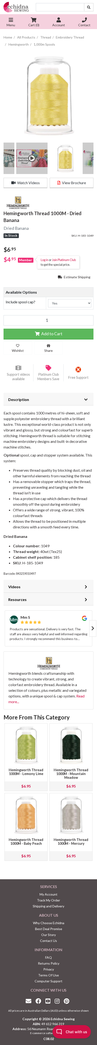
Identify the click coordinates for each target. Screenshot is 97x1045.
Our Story (48, 935)
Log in (44, 260)
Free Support (78, 377)
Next (92, 628)
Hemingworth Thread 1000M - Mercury (71, 841)
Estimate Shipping (76, 277)
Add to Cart (51, 333)
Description (18, 399)
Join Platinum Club (64, 260)
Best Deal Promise (48, 929)
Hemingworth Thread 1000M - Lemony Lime (26, 772)
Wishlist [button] (18, 350)
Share (48, 350)
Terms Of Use (48, 975)
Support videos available (18, 376)
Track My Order (48, 900)
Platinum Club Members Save (48, 376)
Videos (14, 586)
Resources (17, 599)
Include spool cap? (20, 302)
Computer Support (48, 981)
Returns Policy (48, 963)
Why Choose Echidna (48, 923)
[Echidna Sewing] (16, 7)
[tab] (48, 399)
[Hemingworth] (18, 202)
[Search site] (88, 7)
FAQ (48, 957)
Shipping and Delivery (48, 906)
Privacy (48, 969)
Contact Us (48, 941)
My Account (48, 894)
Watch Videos (28, 182)
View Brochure (73, 182)
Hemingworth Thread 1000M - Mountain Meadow (71, 773)
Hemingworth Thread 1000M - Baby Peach (26, 841)
